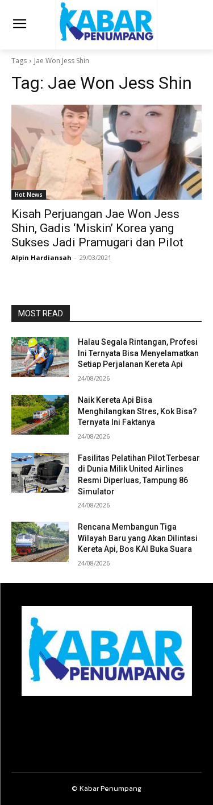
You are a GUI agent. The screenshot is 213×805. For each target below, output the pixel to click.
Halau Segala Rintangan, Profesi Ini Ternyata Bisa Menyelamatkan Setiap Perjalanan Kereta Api (138, 353)
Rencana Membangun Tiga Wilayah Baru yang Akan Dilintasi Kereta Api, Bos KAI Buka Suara (138, 538)
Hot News (29, 195)
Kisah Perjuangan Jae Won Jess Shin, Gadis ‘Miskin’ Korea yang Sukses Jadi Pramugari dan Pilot (97, 228)
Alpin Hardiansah (41, 257)
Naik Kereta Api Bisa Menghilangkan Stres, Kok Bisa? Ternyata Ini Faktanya (137, 411)
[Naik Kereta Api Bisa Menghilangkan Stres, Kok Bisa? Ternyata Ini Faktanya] (40, 415)
